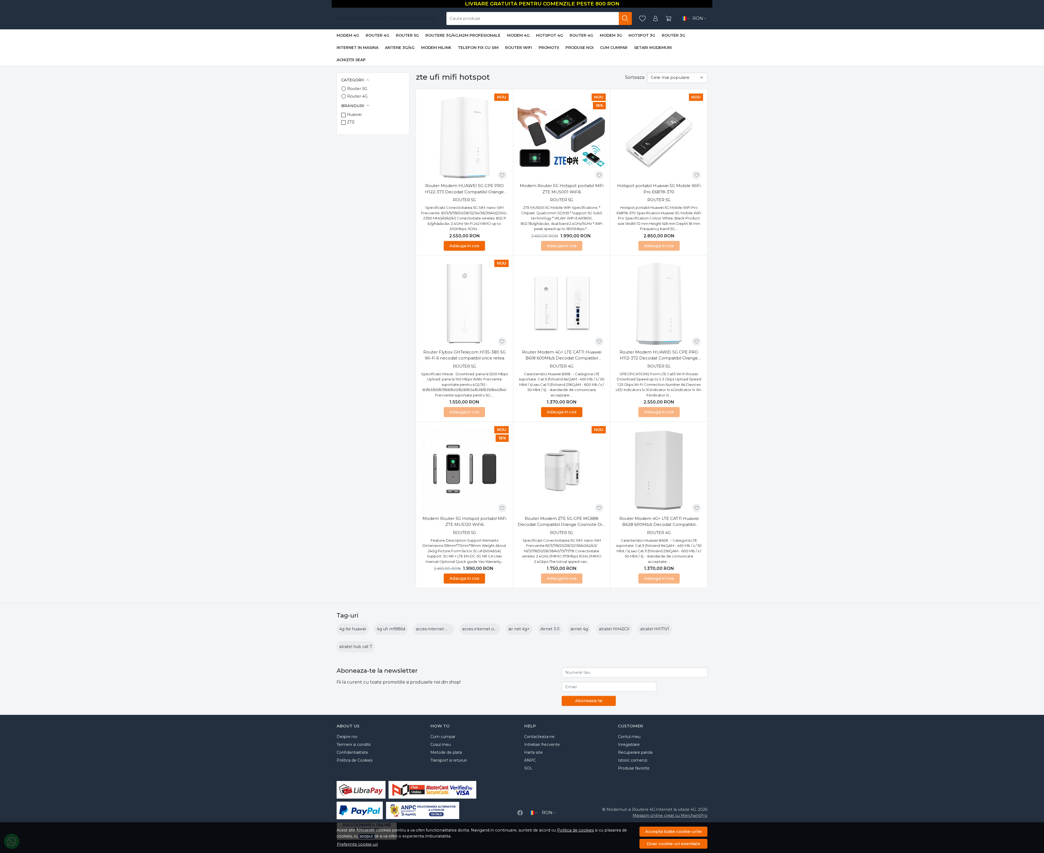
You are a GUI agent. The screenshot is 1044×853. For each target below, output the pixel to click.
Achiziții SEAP (351, 59)
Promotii (549, 47)
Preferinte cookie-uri (357, 844)
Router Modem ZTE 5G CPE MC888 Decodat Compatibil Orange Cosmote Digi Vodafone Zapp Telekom (561, 522)
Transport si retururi (448, 760)
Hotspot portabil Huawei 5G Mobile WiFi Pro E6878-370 (659, 188)
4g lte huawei (352, 628)
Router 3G (673, 35)
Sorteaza (634, 77)
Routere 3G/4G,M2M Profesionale (463, 35)
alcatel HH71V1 (654, 628)
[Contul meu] (655, 18)
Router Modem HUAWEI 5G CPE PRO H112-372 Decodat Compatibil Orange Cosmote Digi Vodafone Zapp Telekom (659, 355)
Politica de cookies (575, 830)
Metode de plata (446, 752)
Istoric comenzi (632, 760)
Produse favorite (634, 768)
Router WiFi (518, 47)
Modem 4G (348, 35)
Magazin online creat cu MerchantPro (670, 815)
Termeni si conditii (354, 744)
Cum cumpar (613, 47)
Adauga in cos (464, 245)
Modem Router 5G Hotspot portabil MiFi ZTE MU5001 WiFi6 (562, 188)
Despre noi (347, 736)
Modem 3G (611, 35)
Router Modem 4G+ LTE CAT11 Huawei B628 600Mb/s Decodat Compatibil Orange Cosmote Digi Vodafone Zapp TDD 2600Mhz (659, 522)
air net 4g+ (519, 628)
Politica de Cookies (354, 760)
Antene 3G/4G (400, 47)
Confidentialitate (352, 752)
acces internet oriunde (484, 628)
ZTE (351, 122)
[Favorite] (642, 18)
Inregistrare (629, 744)
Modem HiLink (436, 47)
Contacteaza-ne (539, 736)
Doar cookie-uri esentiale (673, 843)
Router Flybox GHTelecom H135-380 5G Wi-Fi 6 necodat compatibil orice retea (464, 355)
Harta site (533, 752)
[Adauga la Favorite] (502, 175)
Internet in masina (357, 47)
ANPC (530, 760)
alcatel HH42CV (614, 628)
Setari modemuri (653, 47)
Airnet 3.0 (550, 628)
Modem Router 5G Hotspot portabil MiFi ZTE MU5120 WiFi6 (464, 521)
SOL (528, 768)
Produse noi (580, 47)
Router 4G (377, 35)
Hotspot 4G (549, 35)
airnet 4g (579, 628)
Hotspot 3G (642, 35)
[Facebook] (520, 812)
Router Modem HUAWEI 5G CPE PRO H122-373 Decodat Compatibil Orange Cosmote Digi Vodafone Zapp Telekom (464, 189)
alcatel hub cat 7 (355, 646)
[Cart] (668, 18)
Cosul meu (440, 744)
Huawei (354, 114)
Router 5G (407, 35)
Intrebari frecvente (542, 744)
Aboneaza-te (588, 700)
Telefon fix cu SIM (478, 47)
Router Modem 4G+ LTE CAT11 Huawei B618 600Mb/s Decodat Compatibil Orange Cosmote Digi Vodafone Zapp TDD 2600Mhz (561, 355)
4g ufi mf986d (391, 628)
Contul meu (629, 736)
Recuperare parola (635, 752)
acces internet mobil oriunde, (445, 628)
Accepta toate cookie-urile (673, 831)
